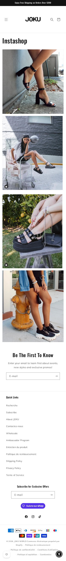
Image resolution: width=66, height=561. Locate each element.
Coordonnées (45, 554)
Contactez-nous (14, 426)
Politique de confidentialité (23, 550)
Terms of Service (15, 475)
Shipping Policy (14, 461)
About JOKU (12, 419)
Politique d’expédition (27, 554)
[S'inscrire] (56, 376)
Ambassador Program (17, 440)
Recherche (11, 405)
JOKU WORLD (20, 541)
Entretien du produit (16, 447)
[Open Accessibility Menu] (59, 554)
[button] (6, 19)
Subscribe (11, 412)
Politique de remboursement (21, 454)
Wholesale (11, 433)
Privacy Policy (13, 468)
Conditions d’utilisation (48, 550)
